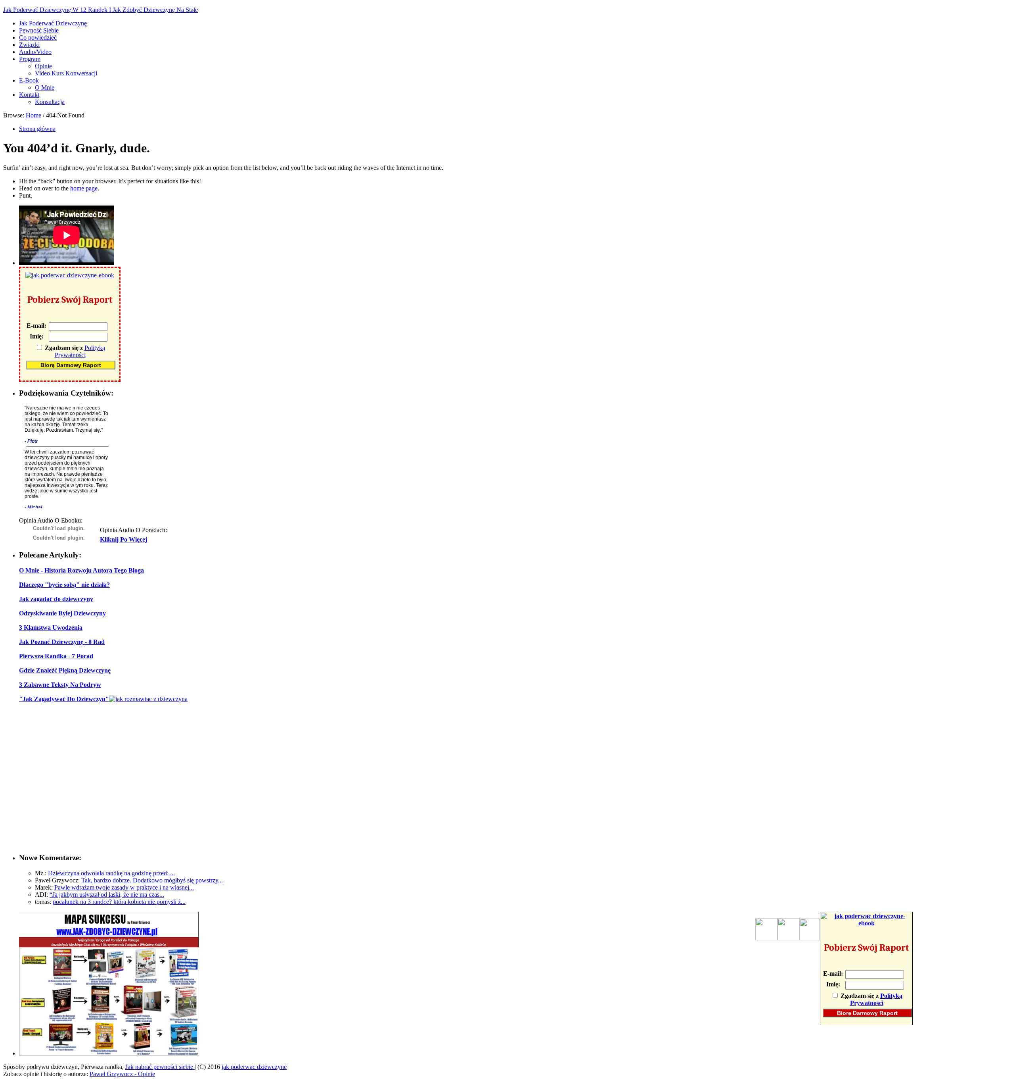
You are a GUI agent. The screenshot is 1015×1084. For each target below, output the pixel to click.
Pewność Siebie (39, 30)
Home (33, 115)
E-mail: (36, 325)
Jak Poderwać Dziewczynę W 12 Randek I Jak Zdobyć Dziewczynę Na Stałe (100, 9)
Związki (29, 44)
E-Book (29, 80)
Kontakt (29, 94)
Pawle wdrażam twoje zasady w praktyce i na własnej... (124, 887)
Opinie (43, 66)
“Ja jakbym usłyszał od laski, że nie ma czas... (107, 894)
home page (84, 188)
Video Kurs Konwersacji (66, 73)
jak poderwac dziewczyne (254, 1066)
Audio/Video (35, 51)
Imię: (37, 336)
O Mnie (44, 87)
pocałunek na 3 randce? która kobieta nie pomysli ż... (119, 901)
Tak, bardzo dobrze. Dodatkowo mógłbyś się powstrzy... (152, 880)
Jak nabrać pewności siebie (160, 1066)
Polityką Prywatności (80, 351)
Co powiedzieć (38, 37)
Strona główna (37, 128)
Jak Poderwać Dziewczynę (53, 23)
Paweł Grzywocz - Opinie (122, 1074)
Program (29, 59)
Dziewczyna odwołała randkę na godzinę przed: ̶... (111, 873)
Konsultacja (50, 101)
